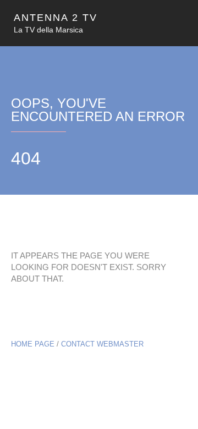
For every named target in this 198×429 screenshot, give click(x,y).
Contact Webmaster (102, 344)
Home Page (32, 344)
